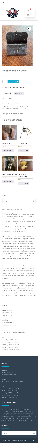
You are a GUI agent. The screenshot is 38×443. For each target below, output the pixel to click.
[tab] (8, 93)
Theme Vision (22, 440)
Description (8, 93)
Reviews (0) (18, 93)
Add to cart (13, 82)
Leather (21, 87)
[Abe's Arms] (13, 19)
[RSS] (4, 3)
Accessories (14, 87)
